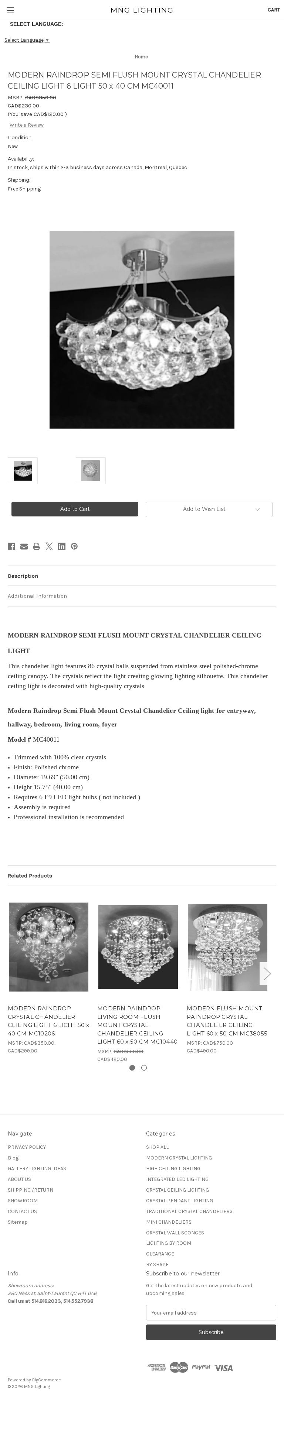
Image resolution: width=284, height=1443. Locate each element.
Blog (13, 1158)
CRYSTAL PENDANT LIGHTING (179, 1201)
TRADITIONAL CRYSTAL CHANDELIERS (189, 1211)
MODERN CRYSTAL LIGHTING (179, 1158)
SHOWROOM (23, 1201)
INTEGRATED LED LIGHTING (177, 1179)
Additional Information (37, 595)
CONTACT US (22, 1211)
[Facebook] (11, 546)
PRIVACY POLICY (27, 1147)
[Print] (36, 546)
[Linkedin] (61, 546)
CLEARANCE (160, 1254)
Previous (9, 973)
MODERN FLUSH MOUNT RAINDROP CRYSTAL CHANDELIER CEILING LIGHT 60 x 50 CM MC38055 (227, 1021)
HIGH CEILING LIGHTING (173, 1168)
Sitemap (18, 1222)
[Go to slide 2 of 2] (144, 1068)
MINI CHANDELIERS (169, 1222)
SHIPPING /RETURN (30, 1190)
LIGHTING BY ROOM (168, 1243)
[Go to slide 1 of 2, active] (132, 1068)
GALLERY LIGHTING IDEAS (37, 1168)
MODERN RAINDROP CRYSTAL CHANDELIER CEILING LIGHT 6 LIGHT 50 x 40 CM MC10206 (48, 1021)
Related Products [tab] (30, 875)
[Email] (24, 546)
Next (267, 973)
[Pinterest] (74, 546)
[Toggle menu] (10, 10)
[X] (49, 546)
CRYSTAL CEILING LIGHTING (177, 1190)
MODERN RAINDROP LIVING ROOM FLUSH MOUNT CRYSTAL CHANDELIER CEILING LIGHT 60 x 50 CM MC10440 (137, 1025)
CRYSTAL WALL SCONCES (175, 1233)
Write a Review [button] (27, 125)
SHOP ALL (157, 1147)
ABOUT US (19, 1179)
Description (23, 576)
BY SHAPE (157, 1264)
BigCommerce (46, 1379)
